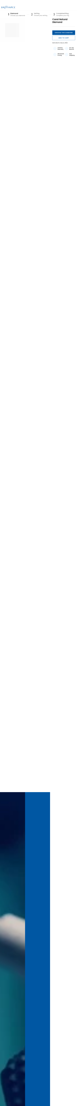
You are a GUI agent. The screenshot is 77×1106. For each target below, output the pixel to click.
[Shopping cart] (71, 7)
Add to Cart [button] (64, 38)
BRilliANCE (8, 7)
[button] (63, 32)
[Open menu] (74, 7)
